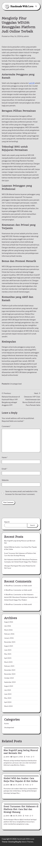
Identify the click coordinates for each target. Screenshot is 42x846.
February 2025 (9, 666)
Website (5, 480)
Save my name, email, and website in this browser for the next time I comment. (21, 492)
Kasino (6, 723)
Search (7, 522)
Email (4, 469)
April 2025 (7, 658)
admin (26, 36)
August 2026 (8, 622)
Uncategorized (16, 384)
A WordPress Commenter (12, 604)
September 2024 (10, 682)
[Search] (36, 6)
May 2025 (7, 654)
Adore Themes (27, 841)
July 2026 (7, 626)
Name (5, 457)
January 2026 (9, 638)
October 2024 (9, 678)
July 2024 (7, 690)
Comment (6, 426)
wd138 (32, 83)
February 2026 (9, 634)
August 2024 (8, 686)
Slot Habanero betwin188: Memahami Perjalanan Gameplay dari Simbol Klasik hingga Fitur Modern (20, 597)
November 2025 (9, 642)
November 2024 (9, 674)
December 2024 (9, 670)
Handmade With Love (21, 6)
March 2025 (8, 662)
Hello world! (28, 586)
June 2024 (7, 694)
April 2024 (7, 702)
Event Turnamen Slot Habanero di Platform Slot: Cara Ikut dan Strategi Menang (21, 809)
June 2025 (7, 650)
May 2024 (7, 698)
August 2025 (8, 646)
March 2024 (8, 706)
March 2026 (8, 630)
